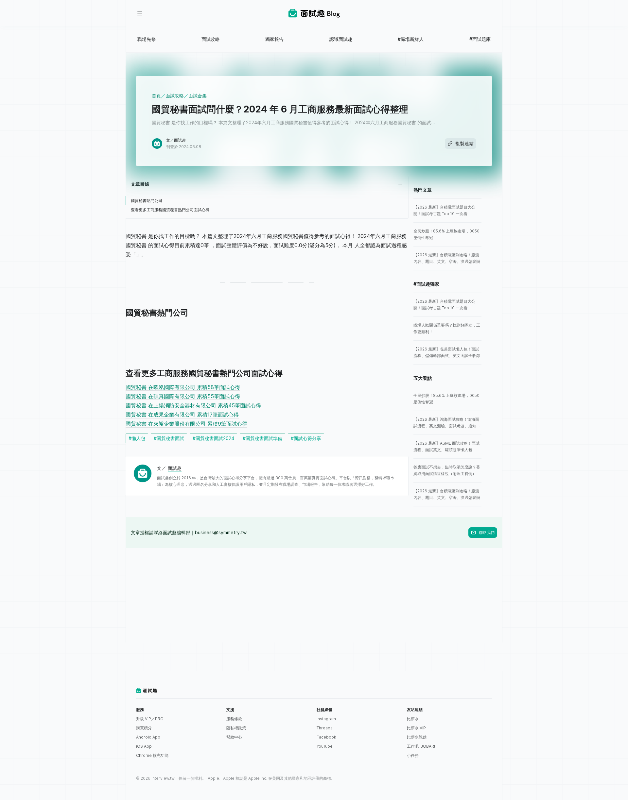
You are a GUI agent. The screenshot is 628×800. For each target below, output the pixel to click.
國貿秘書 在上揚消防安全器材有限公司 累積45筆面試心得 (193, 405)
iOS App (144, 746)
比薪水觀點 (417, 737)
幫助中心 (234, 737)
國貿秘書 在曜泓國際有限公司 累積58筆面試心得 (183, 387)
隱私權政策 (236, 727)
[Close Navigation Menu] (140, 13)
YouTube (325, 746)
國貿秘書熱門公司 (146, 200)
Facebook (326, 737)
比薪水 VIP (416, 727)
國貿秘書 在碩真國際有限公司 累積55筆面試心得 (183, 396)
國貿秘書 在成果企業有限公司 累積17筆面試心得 (182, 414)
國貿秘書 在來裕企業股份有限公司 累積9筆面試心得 (186, 423)
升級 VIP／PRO (150, 718)
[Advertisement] (314, 594)
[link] (447, 210)
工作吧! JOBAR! (421, 746)
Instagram (326, 718)
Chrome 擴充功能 (152, 755)
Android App (148, 737)
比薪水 (413, 718)
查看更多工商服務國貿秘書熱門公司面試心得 (170, 209)
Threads (325, 727)
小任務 (413, 755)
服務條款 (234, 718)
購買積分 (144, 727)
